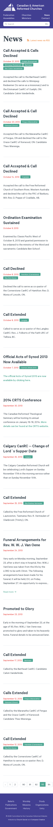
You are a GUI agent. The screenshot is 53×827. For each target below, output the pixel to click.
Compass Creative (38, 819)
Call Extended (14, 314)
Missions (26, 804)
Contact (45, 18)
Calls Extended (15, 692)
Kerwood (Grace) (11, 125)
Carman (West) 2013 (28, 367)
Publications (11, 804)
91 (30, 784)
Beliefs (11, 801)
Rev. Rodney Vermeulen (33, 503)
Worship (26, 801)
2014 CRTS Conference (22, 400)
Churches (26, 15)
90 (23, 784)
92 (36, 784)
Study (42, 801)
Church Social (22, 819)
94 (49, 784)
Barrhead (28, 65)
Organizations (42, 804)
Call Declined (14, 268)
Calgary (28, 457)
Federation (8, 15)
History (26, 808)
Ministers (26, 18)
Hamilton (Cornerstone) (30, 274)
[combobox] (26, 24)
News (47, 15)
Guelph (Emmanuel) (29, 61)
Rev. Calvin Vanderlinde (13, 68)
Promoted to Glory (18, 608)
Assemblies (8, 18)
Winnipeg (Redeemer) (13, 65)
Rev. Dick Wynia (10, 278)
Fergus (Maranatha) (29, 122)
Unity (42, 808)
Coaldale (25, 177)
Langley (24, 320)
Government (11, 808)
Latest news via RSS (40, 40)
